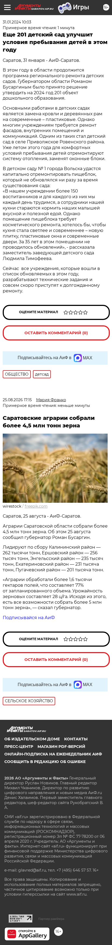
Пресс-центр (18, 746)
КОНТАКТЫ (76, 739)
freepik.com (36, 506)
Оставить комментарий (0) (56, 332)
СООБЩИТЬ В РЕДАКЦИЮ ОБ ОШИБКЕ (45, 761)
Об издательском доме (32, 739)
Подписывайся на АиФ (29, 617)
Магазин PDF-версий (61, 746)
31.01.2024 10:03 (17, 22)
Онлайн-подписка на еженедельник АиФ (53, 754)
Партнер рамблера (51, 918)
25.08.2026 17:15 (17, 399)
